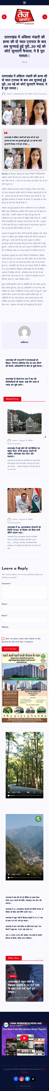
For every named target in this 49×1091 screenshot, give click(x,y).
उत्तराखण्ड (17, 94)
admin (9, 94)
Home (24, 62)
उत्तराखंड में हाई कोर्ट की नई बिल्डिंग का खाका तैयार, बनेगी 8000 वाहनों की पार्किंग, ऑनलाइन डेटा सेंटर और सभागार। (24, 900)
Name (5, 604)
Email (5, 616)
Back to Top (25, 1086)
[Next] (41, 958)
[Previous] (37, 958)
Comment (6, 584)
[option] (24, 983)
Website (5, 627)
